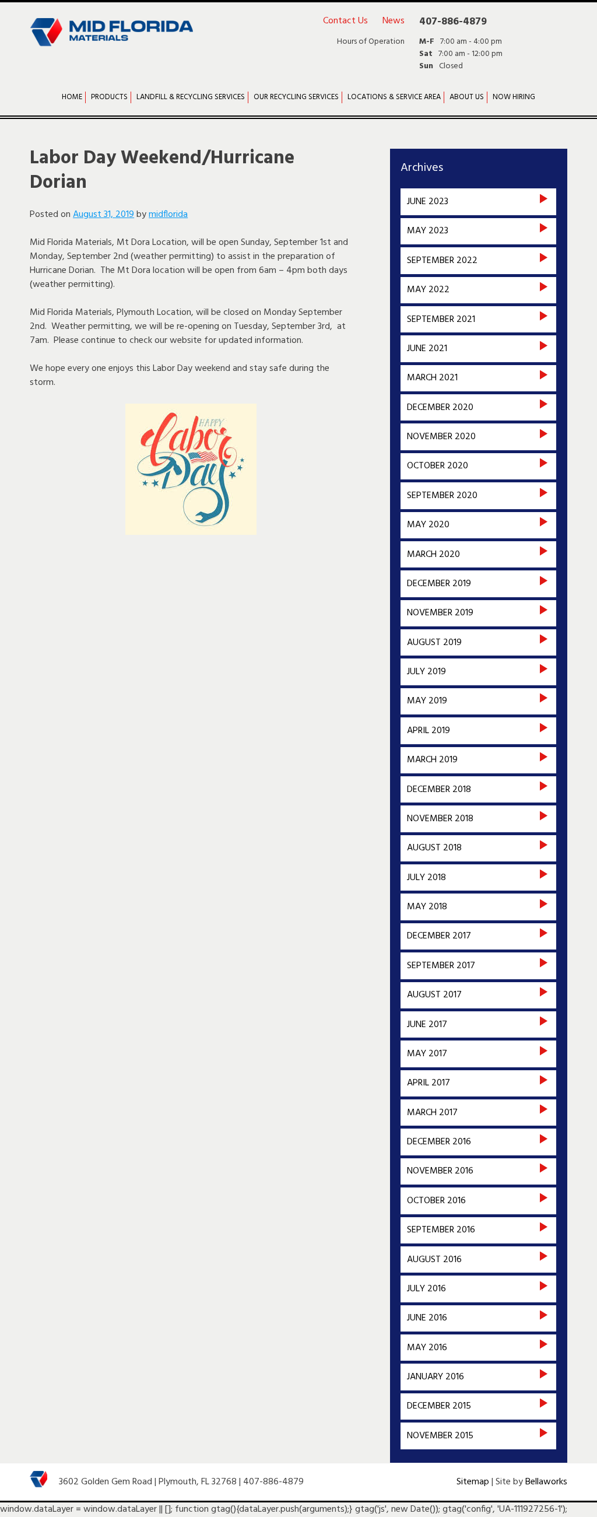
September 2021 (441, 319)
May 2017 (427, 1053)
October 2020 (437, 466)
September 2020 (442, 495)
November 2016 (440, 1171)
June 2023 (427, 201)
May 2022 (428, 289)
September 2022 (442, 260)
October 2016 (436, 1200)
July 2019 (426, 671)
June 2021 (427, 348)
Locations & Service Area (394, 97)
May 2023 (427, 231)
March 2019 (432, 760)
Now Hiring (514, 97)
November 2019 (440, 613)
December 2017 (439, 936)
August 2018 (434, 848)
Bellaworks (546, 1482)
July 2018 (426, 877)
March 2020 (433, 554)
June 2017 (427, 1024)
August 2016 (434, 1259)
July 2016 (426, 1289)
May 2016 (427, 1347)
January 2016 (435, 1377)
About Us (466, 97)
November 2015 (440, 1436)
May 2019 (427, 701)
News (393, 21)
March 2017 (432, 1112)
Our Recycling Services (296, 97)
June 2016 (427, 1318)
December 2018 (439, 789)
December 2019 (439, 583)
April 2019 (428, 730)
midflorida (168, 214)
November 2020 (441, 436)
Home (72, 97)
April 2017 (428, 1083)
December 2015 (439, 1406)
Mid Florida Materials (111, 39)
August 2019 (434, 642)
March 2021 (432, 378)
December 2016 (439, 1142)
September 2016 (441, 1230)
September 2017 (441, 965)
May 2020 (428, 524)
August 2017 (434, 995)
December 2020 (440, 407)
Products (109, 97)
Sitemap (472, 1482)
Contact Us (345, 21)
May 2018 (427, 907)
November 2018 (440, 818)
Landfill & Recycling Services (190, 97)
